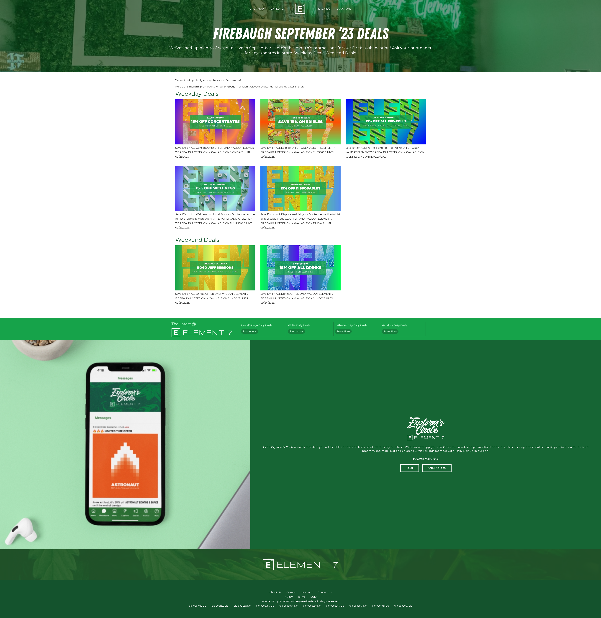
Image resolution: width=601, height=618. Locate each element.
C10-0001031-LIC (380, 606)
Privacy (288, 597)
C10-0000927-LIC (312, 606)
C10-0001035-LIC (197, 606)
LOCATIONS (344, 9)
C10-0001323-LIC (219, 606)
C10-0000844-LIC (288, 606)
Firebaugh (230, 86)
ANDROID (435, 468)
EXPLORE (277, 9)
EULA (313, 597)
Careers (291, 592)
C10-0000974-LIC (335, 606)
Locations (307, 592)
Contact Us (325, 592)
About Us (275, 592)
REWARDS (323, 9)
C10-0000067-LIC (403, 606)
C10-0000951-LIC (358, 606)
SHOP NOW (257, 9)
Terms (301, 597)
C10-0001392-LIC (242, 606)
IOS (408, 468)
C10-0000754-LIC (265, 606)
